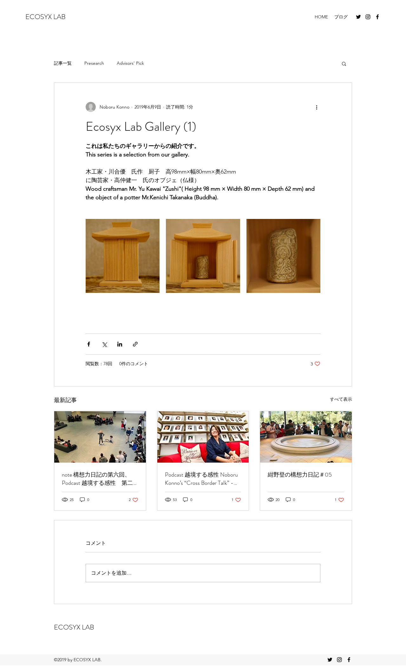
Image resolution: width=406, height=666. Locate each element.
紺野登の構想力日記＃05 (300, 475)
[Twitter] (358, 17)
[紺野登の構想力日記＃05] (306, 437)
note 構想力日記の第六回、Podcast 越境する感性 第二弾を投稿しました (97, 479)
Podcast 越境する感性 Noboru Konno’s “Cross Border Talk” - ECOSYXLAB (201, 479)
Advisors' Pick (130, 63)
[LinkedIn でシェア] (120, 344)
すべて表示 (341, 399)
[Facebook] (377, 17)
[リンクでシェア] (135, 344)
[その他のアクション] (316, 107)
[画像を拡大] (123, 256)
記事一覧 (63, 63)
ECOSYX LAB (45, 17)
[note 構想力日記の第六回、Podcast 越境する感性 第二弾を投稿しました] (100, 437)
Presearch (94, 63)
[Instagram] (368, 17)
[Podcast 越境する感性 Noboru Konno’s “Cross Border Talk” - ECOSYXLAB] (203, 437)
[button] (344, 63)
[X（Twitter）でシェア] (104, 344)
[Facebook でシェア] (89, 344)
